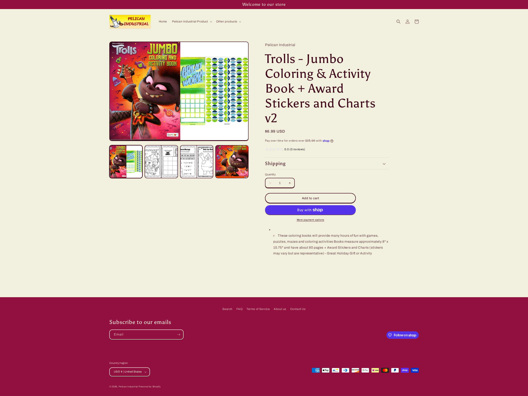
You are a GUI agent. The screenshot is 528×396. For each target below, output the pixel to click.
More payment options (310, 219)
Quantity (270, 174)
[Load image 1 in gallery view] (126, 161)
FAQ (239, 309)
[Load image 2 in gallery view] (161, 161)
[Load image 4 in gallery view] (232, 161)
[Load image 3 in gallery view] (196, 161)
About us (280, 309)
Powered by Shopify (150, 386)
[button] (192, 21)
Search (227, 309)
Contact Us (298, 309)
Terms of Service (258, 309)
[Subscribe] (178, 335)
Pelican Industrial (128, 386)
